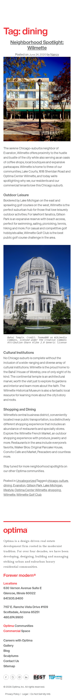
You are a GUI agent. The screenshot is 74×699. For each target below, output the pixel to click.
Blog (6, 650)
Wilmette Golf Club (29, 494)
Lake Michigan (52, 485)
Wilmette (9, 494)
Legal (25, 694)
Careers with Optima (18, 640)
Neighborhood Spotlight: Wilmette (37, 45)
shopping (54, 490)
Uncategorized (26, 480)
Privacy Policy (12, 694)
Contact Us (11, 661)
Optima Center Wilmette (31, 490)
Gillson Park (34, 485)
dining (7, 485)
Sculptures (10, 656)
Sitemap (9, 666)
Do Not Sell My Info (40, 694)
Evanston (19, 485)
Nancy (54, 54)
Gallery (8, 645)
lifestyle (8, 490)
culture (63, 480)
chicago (52, 480)
